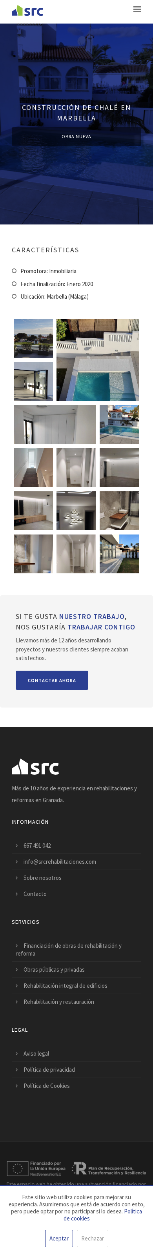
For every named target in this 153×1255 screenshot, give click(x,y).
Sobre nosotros (43, 877)
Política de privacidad (49, 1069)
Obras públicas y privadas (54, 969)
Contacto (35, 893)
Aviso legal (36, 1053)
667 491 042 (37, 845)
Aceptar (59, 1238)
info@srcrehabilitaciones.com (60, 861)
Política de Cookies (47, 1085)
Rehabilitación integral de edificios (65, 985)
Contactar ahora (52, 680)
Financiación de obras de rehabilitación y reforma (69, 949)
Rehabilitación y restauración (59, 1001)
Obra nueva (76, 136)
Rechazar (92, 1238)
